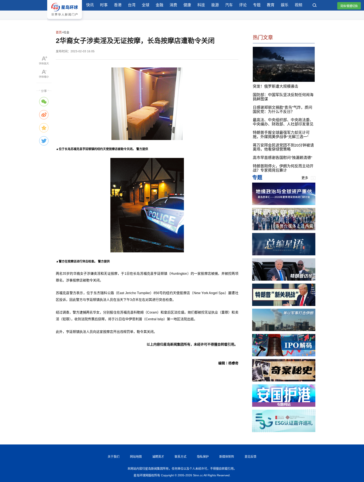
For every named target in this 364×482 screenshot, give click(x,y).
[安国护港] (283, 405)
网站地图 (136, 456)
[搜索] (315, 6)
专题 (257, 5)
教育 (270, 5)
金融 (159, 5)
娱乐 (284, 5)
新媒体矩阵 (226, 456)
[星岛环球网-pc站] (64, 20)
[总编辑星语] (283, 254)
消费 (173, 5)
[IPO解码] (283, 355)
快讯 (90, 5)
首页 (59, 32)
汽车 (229, 5)
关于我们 (113, 456)
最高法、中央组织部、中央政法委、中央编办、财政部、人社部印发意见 (283, 122)
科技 (201, 5)
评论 (243, 5)
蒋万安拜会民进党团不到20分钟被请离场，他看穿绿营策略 (283, 147)
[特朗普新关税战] (283, 305)
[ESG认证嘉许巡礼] (283, 431)
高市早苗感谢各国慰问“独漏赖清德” (282, 158)
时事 (104, 5)
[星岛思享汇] (283, 204)
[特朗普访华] (283, 279)
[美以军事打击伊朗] (283, 330)
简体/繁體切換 (349, 6)
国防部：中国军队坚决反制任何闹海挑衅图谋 (283, 97)
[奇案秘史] (283, 380)
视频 (298, 5)
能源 (215, 5)
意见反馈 (250, 456)
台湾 (131, 5)
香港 (118, 5)
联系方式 (180, 456)
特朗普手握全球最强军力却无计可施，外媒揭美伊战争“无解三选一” (281, 135)
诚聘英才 (158, 456)
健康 (187, 5)
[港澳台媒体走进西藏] (283, 229)
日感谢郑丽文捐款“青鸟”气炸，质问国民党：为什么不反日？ (282, 109)
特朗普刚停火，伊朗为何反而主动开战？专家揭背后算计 (283, 168)
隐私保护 (203, 456)
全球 (145, 5)
